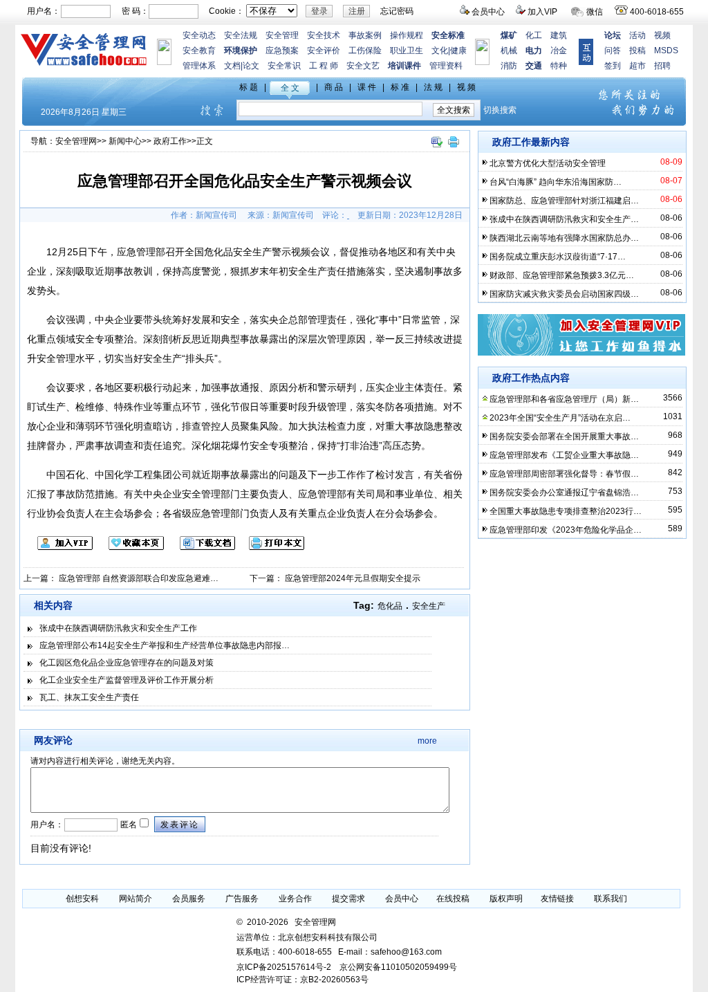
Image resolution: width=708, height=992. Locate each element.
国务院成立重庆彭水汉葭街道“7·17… (558, 256)
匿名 (127, 824)
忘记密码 (396, 11)
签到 (612, 66)
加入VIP (542, 12)
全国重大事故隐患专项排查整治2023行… (566, 511)
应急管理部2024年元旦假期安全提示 (352, 578)
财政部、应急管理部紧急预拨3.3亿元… (562, 275)
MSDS (666, 50)
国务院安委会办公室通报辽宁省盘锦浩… (564, 492)
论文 (251, 66)
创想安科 (82, 898)
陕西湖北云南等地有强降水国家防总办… (564, 238)
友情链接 (557, 898)
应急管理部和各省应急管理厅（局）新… (564, 399)
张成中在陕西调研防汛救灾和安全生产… (564, 219)
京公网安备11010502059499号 (398, 967)
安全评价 (323, 50)
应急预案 (282, 50)
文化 (439, 50)
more (427, 741)
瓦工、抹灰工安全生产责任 (89, 697)
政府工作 (170, 141)
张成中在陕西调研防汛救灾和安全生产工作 (118, 628)
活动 (637, 35)
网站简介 (135, 898)
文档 (232, 66)
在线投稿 (452, 898)
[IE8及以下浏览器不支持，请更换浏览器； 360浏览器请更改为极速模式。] (436, 148)
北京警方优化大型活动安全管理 (548, 163)
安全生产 (428, 606)
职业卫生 (406, 50)
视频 (662, 35)
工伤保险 (365, 50)
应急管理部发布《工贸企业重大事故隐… (564, 455)
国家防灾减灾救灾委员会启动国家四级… (564, 294)
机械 (509, 50)
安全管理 (282, 35)
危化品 (390, 606)
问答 (612, 50)
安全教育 (199, 50)
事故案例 (365, 35)
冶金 (558, 50)
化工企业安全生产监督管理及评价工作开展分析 (126, 680)
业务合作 (295, 898)
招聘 (662, 66)
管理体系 (199, 66)
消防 (509, 66)
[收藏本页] (129, 547)
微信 (594, 12)
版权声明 (506, 898)
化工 (533, 35)
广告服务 (242, 898)
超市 (637, 66)
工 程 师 (323, 66)
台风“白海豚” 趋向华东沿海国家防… (556, 182)
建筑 (558, 35)
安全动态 (199, 35)
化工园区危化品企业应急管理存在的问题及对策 (126, 663)
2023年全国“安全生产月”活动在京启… (560, 418)
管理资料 (446, 66)
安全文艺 (363, 66)
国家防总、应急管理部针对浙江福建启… (564, 200)
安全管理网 (76, 141)
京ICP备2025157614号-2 (283, 967)
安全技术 (323, 35)
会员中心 (488, 12)
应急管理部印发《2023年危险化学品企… (566, 530)
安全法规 (240, 35)
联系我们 (610, 898)
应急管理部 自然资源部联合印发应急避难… (138, 578)
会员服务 (188, 898)
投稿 (637, 50)
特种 (558, 66)
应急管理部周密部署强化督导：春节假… (564, 474)
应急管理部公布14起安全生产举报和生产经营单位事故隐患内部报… (164, 645)
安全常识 (284, 66)
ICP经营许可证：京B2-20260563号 (302, 979)
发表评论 (179, 824)
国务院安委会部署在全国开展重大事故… (564, 436)
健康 (458, 50)
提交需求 (348, 898)
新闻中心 (125, 141)
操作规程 (406, 35)
